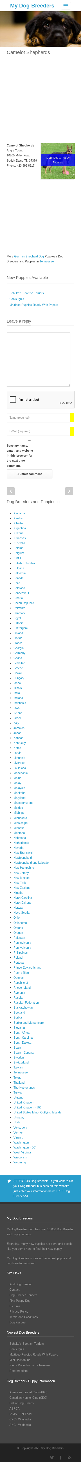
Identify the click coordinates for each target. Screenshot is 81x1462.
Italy (16, 723)
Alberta (18, 523)
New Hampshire (24, 867)
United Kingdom (24, 1102)
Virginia (18, 1137)
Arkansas (20, 538)
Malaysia (19, 788)
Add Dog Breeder (20, 1284)
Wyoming (20, 1162)
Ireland (18, 713)
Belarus (18, 548)
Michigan (19, 812)
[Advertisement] (40, 102)
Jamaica (19, 728)
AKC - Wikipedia (20, 1425)
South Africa (21, 1032)
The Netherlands (24, 1087)
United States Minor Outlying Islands (37, 1112)
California (20, 573)
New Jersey (21, 873)
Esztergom (21, 628)
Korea (17, 748)
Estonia (18, 623)
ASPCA (14, 1408)
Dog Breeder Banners (23, 1295)
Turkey (18, 1092)
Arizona (18, 533)
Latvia (17, 753)
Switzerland (21, 1062)
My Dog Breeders (32, 5)
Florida (18, 638)
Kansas (18, 738)
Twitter (51, 1457)
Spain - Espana (24, 1052)
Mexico (18, 807)
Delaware (19, 608)
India (17, 693)
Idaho (17, 683)
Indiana (18, 698)
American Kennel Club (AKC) (28, 1392)
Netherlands (21, 842)
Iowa (17, 708)
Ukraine (18, 1097)
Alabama (19, 513)
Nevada (18, 847)
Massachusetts (24, 802)
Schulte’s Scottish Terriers (26, 293)
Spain (17, 1047)
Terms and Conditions (23, 1317)
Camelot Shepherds (28, 52)
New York (20, 882)
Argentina (20, 528)
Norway (18, 907)
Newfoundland (23, 857)
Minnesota (20, 818)
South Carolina (23, 1037)
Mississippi (21, 823)
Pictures (14, 1306)
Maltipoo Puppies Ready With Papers (33, 305)
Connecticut (21, 593)
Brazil (17, 558)
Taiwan (18, 1067)
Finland (18, 633)
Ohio (17, 917)
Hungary (19, 678)
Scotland (19, 1012)
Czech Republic (24, 603)
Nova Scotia (21, 912)
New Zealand (22, 887)
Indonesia (20, 703)
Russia (18, 997)
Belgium (19, 553)
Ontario (18, 927)
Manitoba (19, 793)
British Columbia (24, 563)
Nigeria (18, 892)
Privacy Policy (18, 1311)
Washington (21, 1142)
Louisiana (20, 768)
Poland (18, 957)
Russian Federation (26, 1002)
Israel (17, 718)
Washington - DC (25, 1147)
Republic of (21, 982)
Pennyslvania (22, 947)
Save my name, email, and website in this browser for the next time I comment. (20, 455)
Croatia (18, 598)
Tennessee (21, 1072)
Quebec (19, 977)
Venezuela (20, 1127)
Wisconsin (20, 1157)
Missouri (19, 828)
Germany (19, 653)
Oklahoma (20, 922)
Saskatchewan (23, 1007)
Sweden (19, 1057)
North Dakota (22, 902)
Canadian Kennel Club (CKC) (28, 1397)
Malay (17, 783)
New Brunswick (24, 852)
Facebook (60, 1457)
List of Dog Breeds (21, 1403)
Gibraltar (19, 663)
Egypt (17, 618)
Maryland (19, 797)
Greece (18, 668)
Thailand (19, 1082)
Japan (17, 733)
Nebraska (20, 837)
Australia (19, 543)
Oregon (18, 932)
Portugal (19, 962)
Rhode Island (22, 987)
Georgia (19, 648)
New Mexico (21, 878)
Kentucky (20, 743)
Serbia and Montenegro (29, 1022)
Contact (14, 1289)
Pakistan (19, 937)
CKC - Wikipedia (20, 1419)
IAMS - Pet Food (20, 1414)
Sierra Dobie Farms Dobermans (29, 1365)
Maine (17, 778)
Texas (17, 1077)
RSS (69, 1457)
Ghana (18, 658)
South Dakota (22, 1042)
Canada (18, 578)
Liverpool (19, 762)
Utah (17, 1122)
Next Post (69, 491)
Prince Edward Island (27, 967)
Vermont (19, 1132)
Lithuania (19, 757)
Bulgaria (19, 568)
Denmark (19, 613)
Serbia (18, 1017)
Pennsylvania (22, 942)
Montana (19, 833)
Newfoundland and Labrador (32, 862)
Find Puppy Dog (19, 1300)
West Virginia (22, 1152)
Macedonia (21, 773)
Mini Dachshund (19, 1360)
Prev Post (11, 491)
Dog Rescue (17, 1322)
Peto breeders (18, 1370)
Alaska (18, 518)
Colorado (19, 588)
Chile (17, 583)
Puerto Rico (21, 972)
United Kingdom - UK (27, 1107)
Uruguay (19, 1117)
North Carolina (23, 897)
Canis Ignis (16, 299)
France (18, 643)
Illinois (18, 688)
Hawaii (18, 673)
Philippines (21, 952)
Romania (19, 992)
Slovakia (19, 1027)
